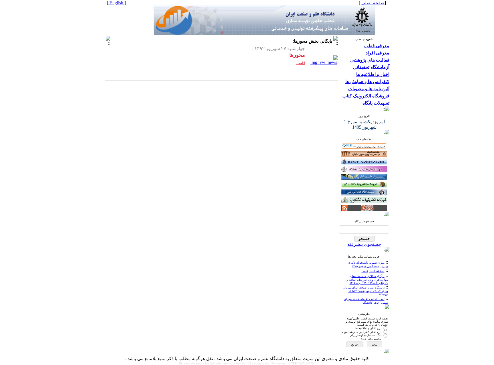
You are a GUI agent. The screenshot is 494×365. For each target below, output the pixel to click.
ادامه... (300, 63)
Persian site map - (192, 363)
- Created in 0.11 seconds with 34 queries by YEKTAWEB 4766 (271, 363)
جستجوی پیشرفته (364, 244)
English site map (216, 363)
